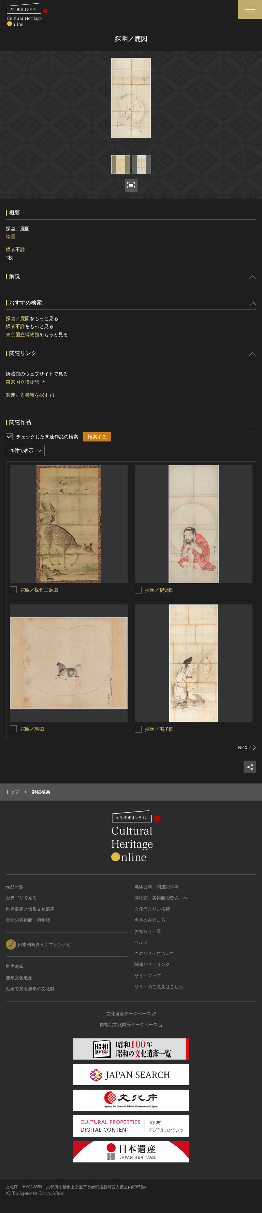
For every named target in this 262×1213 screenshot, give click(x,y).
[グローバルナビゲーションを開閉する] (250, 9)
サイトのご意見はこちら (158, 986)
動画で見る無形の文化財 (30, 988)
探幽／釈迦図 (159, 590)
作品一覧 (15, 886)
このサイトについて (154, 953)
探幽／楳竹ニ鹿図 (39, 589)
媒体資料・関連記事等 (156, 886)
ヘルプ (141, 942)
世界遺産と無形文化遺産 (30, 909)
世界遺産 (15, 966)
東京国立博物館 (22, 334)
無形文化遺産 (19, 977)
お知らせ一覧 (147, 931)
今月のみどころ (149, 920)
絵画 (10, 236)
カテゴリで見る (21, 897)
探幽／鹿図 (18, 318)
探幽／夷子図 (159, 729)
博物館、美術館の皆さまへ (161, 897)
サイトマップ (147, 975)
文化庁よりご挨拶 (152, 909)
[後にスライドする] (247, 747)
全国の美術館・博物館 (28, 920)
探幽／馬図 (32, 729)
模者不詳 (15, 249)
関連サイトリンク (152, 964)
